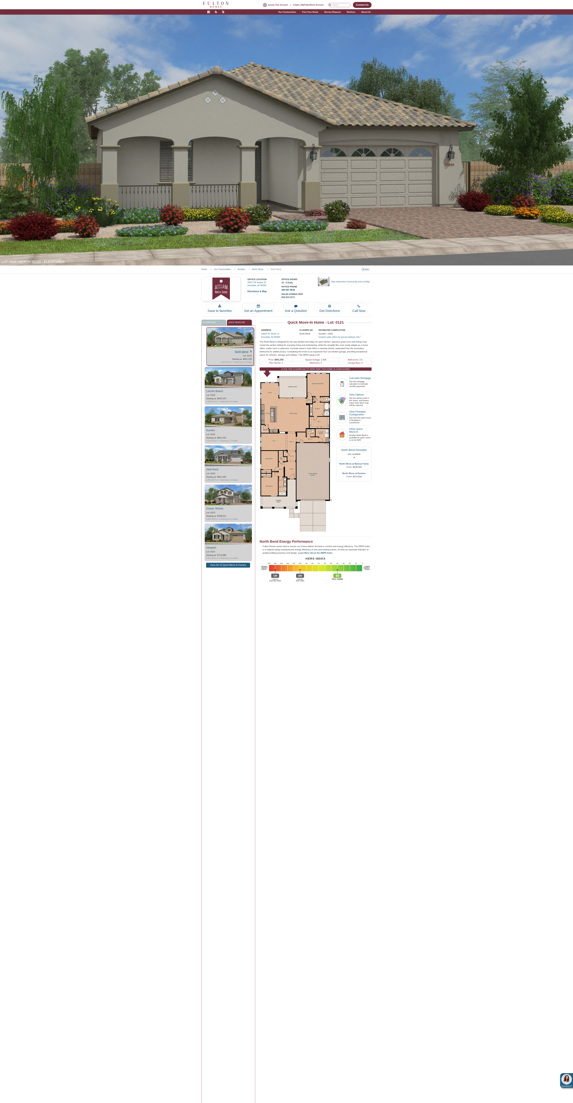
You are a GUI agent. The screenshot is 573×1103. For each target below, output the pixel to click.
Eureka (210, 430)
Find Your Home (310, 12)
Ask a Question (296, 311)
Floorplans (209, 322)
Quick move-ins (236, 322)
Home (204, 269)
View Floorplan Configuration (357, 413)
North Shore (258, 269)
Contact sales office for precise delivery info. (340, 337)
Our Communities (222, 269)
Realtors (351, 12)
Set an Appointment (258, 311)
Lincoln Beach (214, 391)
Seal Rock (212, 469)
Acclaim (241, 269)
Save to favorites (220, 311)
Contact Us (362, 5)
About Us (366, 12)
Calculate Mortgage (360, 378)
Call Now (358, 311)
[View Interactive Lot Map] (324, 281)
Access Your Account (278, 5)
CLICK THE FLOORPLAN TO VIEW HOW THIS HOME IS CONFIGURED (315, 369)
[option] (286, 140)
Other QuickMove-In (356, 430)
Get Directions (329, 311)
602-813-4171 (288, 297)
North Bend (241, 351)
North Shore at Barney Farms (354, 464)
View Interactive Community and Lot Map (350, 281)
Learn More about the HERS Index (315, 553)
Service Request (332, 12)
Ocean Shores (214, 508)
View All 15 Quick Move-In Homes (228, 565)
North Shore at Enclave (354, 473)
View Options (356, 394)
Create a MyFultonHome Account (308, 5)
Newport (211, 547)
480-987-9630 (288, 290)
